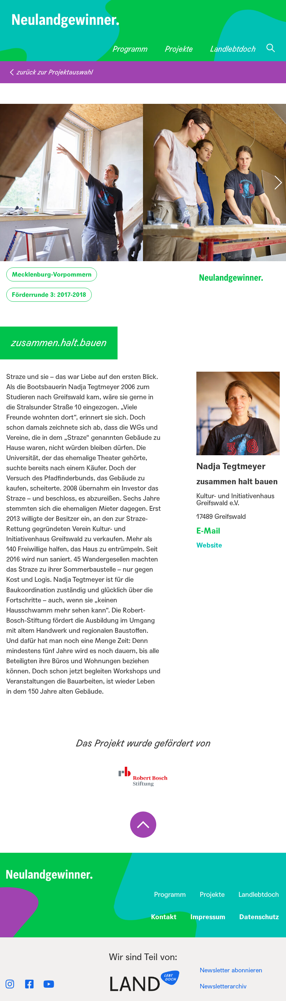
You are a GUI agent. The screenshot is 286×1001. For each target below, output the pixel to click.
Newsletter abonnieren (231, 970)
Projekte (179, 49)
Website (209, 545)
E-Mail (208, 531)
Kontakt (163, 917)
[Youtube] (49, 984)
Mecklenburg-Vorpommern (51, 274)
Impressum (207, 917)
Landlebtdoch (233, 49)
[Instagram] (10, 984)
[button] (274, 182)
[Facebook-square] (29, 984)
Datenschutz (259, 917)
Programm (130, 49)
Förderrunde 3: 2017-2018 (49, 295)
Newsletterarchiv (223, 986)
